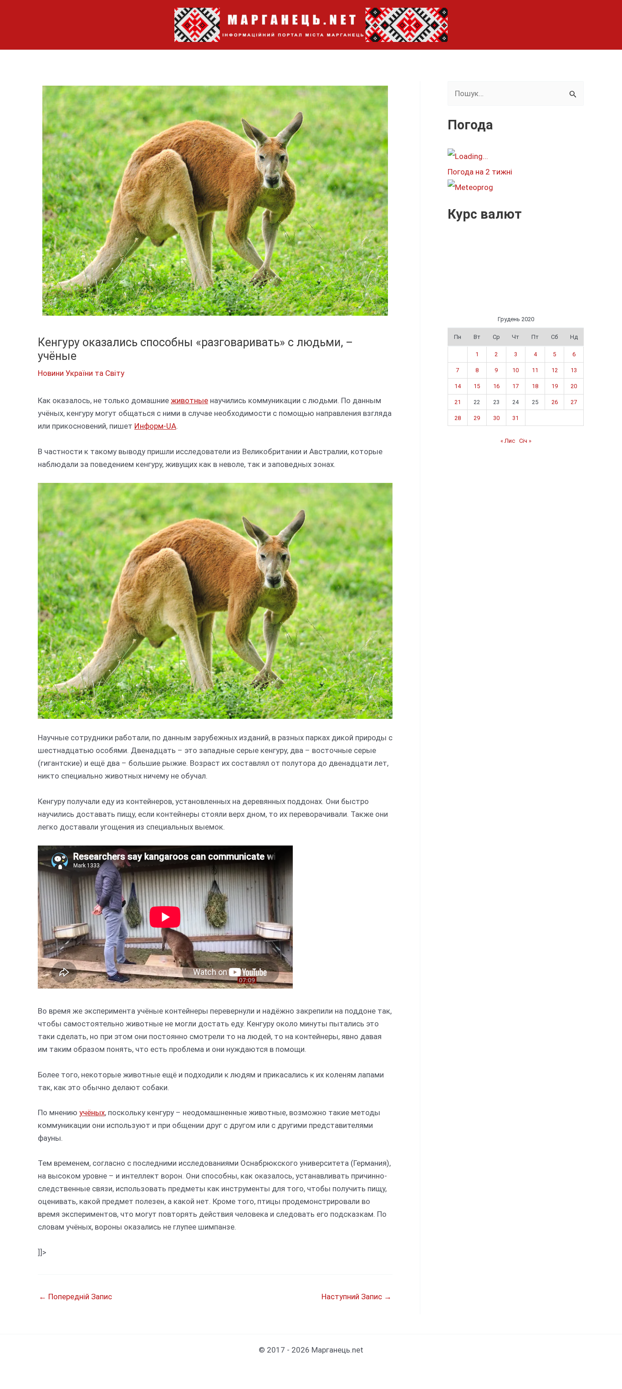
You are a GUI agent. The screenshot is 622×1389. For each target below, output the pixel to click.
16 (496, 386)
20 (574, 386)
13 (574, 370)
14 (457, 386)
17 (515, 386)
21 (457, 402)
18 (535, 386)
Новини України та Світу (81, 373)
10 (515, 370)
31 (515, 418)
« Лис (507, 440)
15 (477, 386)
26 (554, 402)
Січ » (525, 440)
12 (554, 370)
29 (477, 418)
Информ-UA (155, 426)
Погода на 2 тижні (480, 171)
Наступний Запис (356, 1297)
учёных (92, 1112)
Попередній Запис (75, 1297)
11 (535, 370)
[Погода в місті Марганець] (515, 156)
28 (457, 418)
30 (496, 418)
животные (189, 400)
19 (554, 386)
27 (574, 402)
